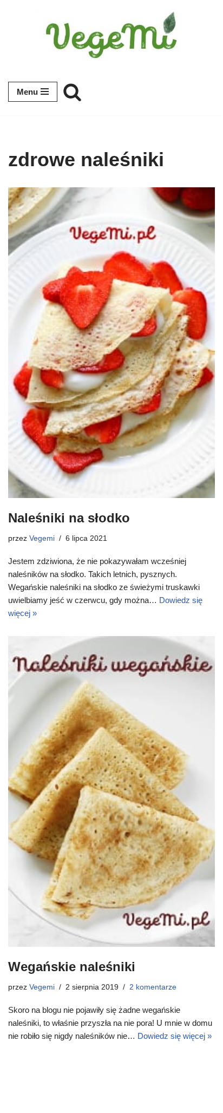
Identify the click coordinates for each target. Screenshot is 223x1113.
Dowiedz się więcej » (174, 1035)
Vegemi (42, 538)
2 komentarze (152, 987)
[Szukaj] (72, 91)
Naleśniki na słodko (69, 517)
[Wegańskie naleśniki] (111, 791)
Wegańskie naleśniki (71, 966)
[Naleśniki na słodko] (111, 342)
